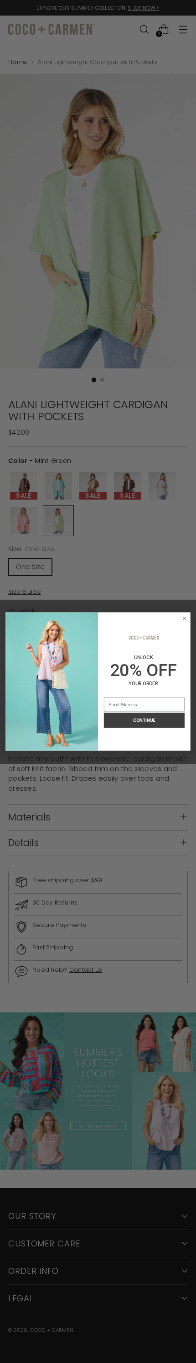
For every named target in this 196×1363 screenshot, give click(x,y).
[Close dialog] (184, 618)
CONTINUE (144, 720)
